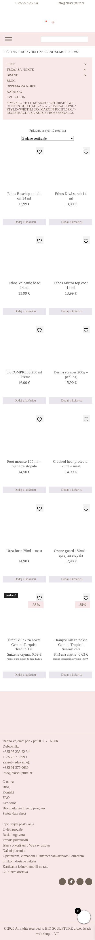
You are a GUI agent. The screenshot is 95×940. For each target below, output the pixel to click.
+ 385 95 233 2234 (26, 3)
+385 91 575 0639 (15, 767)
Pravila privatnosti (15, 840)
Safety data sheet (14, 813)
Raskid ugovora (14, 835)
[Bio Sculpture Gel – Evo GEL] (47, 12)
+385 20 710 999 (15, 757)
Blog (6, 787)
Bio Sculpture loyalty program (24, 808)
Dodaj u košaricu (25, 222)
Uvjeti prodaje (13, 829)
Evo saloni (10, 803)
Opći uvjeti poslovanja (18, 824)
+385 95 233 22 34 (16, 752)
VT (56, 934)
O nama (8, 782)
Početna (10, 52)
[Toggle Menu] (8, 39)
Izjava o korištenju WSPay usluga (26, 845)
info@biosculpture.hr (71, 3)
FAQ (6, 797)
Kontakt (8, 792)
